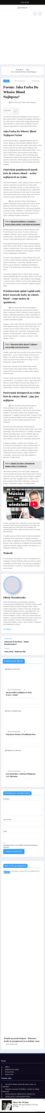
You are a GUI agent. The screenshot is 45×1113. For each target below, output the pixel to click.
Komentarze (6, 799)
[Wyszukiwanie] (35, 13)
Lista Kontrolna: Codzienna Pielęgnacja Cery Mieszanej (20, 775)
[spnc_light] (40, 13)
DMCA (7, 1067)
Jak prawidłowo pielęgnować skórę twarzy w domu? (19, 694)
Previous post (8, 638)
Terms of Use (9, 1074)
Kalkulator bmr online (12, 1069)
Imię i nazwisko (7, 819)
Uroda (6, 80)
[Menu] (4, 13)
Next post (7, 648)
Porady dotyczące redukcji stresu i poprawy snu (20, 1094)
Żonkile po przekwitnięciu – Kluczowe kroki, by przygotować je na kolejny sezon (22, 1039)
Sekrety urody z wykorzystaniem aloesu (17, 1096)
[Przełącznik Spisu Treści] (14, 111)
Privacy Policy (9, 1072)
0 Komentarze (35, 80)
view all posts (7, 629)
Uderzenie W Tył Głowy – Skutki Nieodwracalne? (16, 643)
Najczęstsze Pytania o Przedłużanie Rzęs (21, 734)
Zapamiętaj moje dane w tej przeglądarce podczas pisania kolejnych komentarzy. (20, 846)
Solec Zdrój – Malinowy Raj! (15, 651)
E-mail (5, 831)
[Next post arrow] (40, 651)
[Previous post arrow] (40, 641)
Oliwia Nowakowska (20, 80)
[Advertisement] (22, 40)
